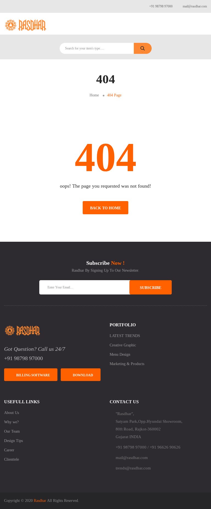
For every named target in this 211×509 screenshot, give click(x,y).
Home (94, 95)
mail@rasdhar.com (195, 6)
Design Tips (13, 441)
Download (83, 375)
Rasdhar (40, 501)
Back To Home (105, 208)
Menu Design (120, 354)
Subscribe (150, 288)
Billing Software (33, 375)
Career (9, 450)
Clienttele (11, 459)
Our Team (12, 431)
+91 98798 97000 (161, 6)
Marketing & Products (127, 364)
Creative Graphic (123, 345)
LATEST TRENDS (125, 336)
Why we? (11, 422)
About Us (11, 413)
